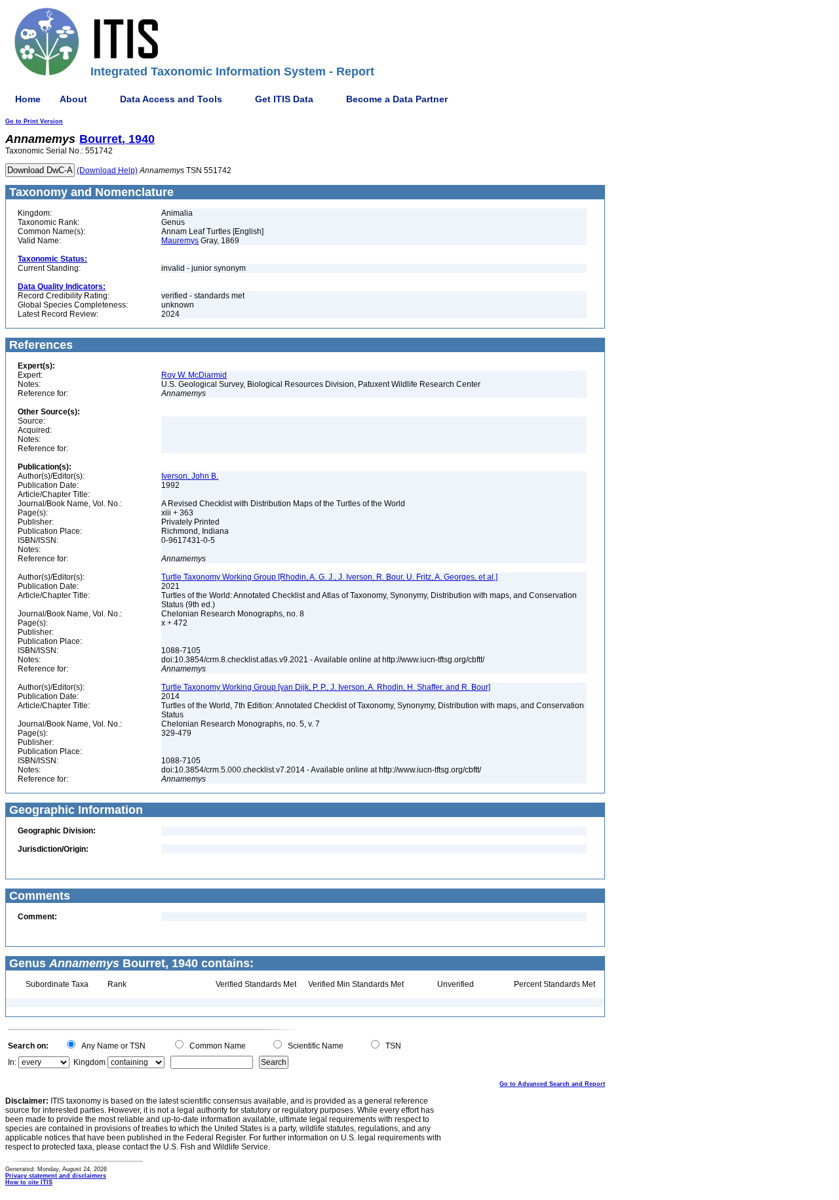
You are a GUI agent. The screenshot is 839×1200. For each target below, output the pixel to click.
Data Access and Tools (171, 99)
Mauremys (180, 240)
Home (28, 99)
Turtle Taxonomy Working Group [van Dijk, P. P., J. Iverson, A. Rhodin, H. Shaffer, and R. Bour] (325, 687)
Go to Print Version (34, 121)
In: (12, 1062)
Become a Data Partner (397, 99)
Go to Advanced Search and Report (552, 1084)
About (73, 99)
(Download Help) (107, 170)
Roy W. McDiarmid (194, 375)
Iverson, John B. (189, 476)
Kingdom (89, 1062)
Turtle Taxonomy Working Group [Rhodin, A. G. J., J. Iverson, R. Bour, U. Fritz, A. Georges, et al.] (329, 577)
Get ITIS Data (284, 99)
